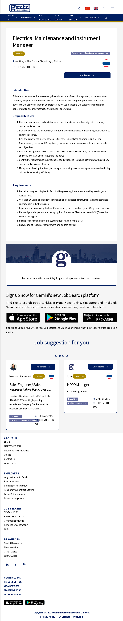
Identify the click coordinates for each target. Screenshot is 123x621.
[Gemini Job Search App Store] (13, 602)
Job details (41, 366)
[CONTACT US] (105, 18)
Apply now (85, 75)
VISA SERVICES (59, 17)
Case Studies (10, 551)
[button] (56, 356)
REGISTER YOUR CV (14, 516)
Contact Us (9, 458)
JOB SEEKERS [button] (73, 17)
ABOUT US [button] (11, 17)
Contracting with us (14, 520)
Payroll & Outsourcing (14, 494)
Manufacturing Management (96, 53)
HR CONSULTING (45, 17)
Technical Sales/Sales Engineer (24, 420)
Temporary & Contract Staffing (19, 489)
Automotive (79, 376)
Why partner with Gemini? (16, 477)
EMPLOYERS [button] (27, 17)
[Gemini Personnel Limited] (18, 5)
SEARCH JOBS (11, 512)
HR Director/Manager (77, 403)
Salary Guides (10, 555)
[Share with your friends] (79, 8)
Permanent (77, 53)
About (7, 442)
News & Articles (12, 547)
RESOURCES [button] (90, 17)
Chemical (19, 53)
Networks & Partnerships (16, 450)
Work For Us (10, 463)
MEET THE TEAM (12, 446)
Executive (72, 399)
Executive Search (12, 481)
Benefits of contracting (16, 524)
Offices (7, 454)
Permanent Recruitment (16, 485)
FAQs (6, 529)
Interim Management (14, 498)
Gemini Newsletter (13, 543)
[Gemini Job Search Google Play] (35, 602)
